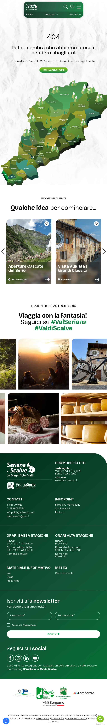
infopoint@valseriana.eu (21, 512)
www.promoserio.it (66, 480)
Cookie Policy (57, 718)
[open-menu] (79, 6)
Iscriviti (53, 634)
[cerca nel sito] (66, 7)
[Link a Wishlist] (72, 7)
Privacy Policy (29, 625)
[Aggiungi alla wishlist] (68, 223)
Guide (10, 577)
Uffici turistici (62, 508)
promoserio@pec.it (18, 516)
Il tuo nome (17, 615)
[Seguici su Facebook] (10, 658)
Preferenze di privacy (76, 718)
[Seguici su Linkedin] (26, 658)
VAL (9, 573)
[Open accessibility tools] (6, 721)
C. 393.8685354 (15, 508)
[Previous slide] (3, 251)
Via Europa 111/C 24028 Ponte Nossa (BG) (68, 472)
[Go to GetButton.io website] (100, 724)
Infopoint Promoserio (67, 504)
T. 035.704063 (14, 504)
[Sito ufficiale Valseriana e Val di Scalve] (32, 7)
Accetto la (24, 625)
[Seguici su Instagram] (18, 658)
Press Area (13, 581)
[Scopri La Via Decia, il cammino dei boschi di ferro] (97, 280)
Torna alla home (53, 69)
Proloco (59, 512)
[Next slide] (104, 251)
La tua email (65, 615)
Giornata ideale (64, 573)
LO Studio (53, 721)
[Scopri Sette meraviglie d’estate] (48, 280)
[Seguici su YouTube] (35, 658)
